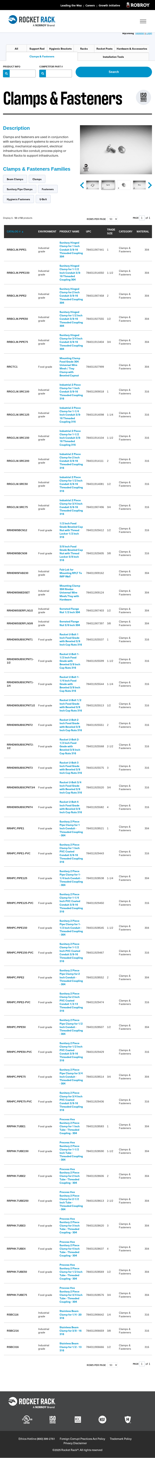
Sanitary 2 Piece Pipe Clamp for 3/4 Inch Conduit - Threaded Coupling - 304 (71, 1076)
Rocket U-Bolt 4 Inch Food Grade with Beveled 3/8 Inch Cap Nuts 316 (71, 807)
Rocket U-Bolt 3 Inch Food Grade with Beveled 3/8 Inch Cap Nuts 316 (71, 768)
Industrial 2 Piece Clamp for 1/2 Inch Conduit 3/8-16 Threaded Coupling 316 (71, 484)
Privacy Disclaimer (75, 1443)
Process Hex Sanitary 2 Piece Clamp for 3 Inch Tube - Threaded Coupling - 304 (70, 1225)
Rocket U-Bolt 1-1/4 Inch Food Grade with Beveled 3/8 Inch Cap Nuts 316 (70, 684)
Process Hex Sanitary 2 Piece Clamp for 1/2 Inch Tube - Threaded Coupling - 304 (71, 1272)
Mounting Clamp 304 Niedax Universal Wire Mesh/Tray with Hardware (70, 592)
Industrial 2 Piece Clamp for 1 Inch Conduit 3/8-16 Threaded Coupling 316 (71, 391)
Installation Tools (113, 57)
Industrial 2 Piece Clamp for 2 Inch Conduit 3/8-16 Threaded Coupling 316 (71, 461)
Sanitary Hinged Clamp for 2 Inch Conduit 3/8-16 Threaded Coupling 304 (71, 296)
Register (139, 33)
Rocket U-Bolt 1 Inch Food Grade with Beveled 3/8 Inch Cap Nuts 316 (71, 639)
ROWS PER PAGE (96, 219)
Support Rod (36, 49)
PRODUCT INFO (11, 66)
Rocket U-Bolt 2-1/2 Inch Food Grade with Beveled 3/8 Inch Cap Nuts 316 (70, 746)
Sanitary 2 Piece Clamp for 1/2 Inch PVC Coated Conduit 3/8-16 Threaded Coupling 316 (71, 1051)
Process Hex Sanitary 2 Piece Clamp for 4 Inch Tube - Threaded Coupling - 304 (70, 1249)
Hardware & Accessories (132, 49)
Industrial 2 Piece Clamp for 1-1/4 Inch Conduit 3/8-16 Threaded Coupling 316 (70, 415)
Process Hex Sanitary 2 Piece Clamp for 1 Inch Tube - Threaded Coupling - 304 (70, 1126)
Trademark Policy (121, 1439)
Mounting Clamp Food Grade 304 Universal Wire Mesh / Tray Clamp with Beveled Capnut (70, 366)
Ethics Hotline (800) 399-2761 (37, 1439)
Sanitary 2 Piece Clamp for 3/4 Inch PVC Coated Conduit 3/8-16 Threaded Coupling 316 (71, 1101)
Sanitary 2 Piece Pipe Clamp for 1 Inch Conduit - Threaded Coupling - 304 (71, 828)
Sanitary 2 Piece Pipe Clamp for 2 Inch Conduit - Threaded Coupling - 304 (71, 977)
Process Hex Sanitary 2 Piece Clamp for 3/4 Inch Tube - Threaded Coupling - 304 (71, 1295)
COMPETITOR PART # (51, 66)
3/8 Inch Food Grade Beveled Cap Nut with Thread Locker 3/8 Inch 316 (71, 553)
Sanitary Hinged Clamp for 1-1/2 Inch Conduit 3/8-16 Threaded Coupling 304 (70, 272)
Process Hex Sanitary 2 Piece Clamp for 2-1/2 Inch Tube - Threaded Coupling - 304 (71, 1200)
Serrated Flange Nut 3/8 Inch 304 (70, 623)
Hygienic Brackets (60, 49)
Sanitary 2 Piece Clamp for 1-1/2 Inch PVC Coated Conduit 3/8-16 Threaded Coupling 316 (71, 952)
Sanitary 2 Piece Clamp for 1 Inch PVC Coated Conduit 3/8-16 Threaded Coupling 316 (71, 853)
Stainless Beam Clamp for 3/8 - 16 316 (70, 1330)
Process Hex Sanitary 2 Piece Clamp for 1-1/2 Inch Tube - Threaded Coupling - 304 (71, 1151)
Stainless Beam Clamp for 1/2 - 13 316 (70, 1346)
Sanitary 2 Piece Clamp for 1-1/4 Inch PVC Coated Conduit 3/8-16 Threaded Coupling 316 (71, 902)
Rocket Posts (104, 49)
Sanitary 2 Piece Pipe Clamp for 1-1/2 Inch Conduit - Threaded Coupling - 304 (71, 928)
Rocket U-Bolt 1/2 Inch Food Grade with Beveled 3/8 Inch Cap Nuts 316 (71, 705)
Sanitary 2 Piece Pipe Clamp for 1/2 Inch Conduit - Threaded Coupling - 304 (71, 1027)
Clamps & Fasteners (41, 56)
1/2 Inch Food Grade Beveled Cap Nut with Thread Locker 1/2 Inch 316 (71, 530)
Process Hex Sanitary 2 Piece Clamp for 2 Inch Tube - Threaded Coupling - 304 (70, 1176)
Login (149, 33)
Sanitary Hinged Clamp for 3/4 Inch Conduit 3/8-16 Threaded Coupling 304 (71, 342)
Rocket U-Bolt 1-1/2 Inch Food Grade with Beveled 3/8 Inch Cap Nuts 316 (70, 661)
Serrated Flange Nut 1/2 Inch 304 (70, 610)
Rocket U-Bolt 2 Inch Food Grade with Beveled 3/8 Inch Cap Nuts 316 (71, 725)
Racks (84, 49)
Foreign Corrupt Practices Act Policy (82, 1439)
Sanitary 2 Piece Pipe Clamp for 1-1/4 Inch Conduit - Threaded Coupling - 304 (71, 878)
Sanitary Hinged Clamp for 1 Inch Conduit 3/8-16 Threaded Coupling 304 (71, 249)
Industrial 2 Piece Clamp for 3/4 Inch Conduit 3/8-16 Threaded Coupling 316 (71, 507)
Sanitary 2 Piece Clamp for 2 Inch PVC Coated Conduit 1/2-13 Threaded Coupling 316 (71, 1002)
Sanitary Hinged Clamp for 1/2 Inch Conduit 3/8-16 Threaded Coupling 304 (71, 319)
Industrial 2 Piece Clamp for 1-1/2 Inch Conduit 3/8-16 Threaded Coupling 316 (70, 438)
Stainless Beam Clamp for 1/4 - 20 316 (70, 1314)
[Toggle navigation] (143, 21)
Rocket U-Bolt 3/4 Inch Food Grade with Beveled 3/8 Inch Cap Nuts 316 (71, 787)
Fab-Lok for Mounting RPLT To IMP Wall (71, 573)
